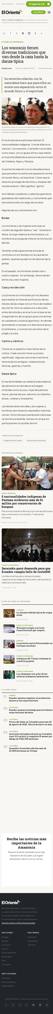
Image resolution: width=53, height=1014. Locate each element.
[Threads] (26, 1005)
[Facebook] (6, 1005)
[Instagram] (20, 1005)
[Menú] (49, 12)
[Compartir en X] (16, 33)
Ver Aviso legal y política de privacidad (18, 923)
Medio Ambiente (9, 953)
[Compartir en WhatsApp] (4, 33)
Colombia (6, 964)
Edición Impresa (9, 982)
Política (5, 949)
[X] (13, 1005)
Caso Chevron (8, 4)
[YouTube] (33, 1005)
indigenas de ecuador (13, 440)
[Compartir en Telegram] (22, 33)
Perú (4, 960)
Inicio (4, 20)
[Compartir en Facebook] (10, 33)
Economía (6, 945)
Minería (5, 941)
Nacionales (7, 957)
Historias (31, 945)
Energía (5, 937)
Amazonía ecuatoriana (36, 440)
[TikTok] (47, 1005)
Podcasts (20, 4)
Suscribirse (38, 12)
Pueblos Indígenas (15, 20)
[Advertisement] (26, 791)
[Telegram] (40, 1005)
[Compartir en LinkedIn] (29, 33)
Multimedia (32, 941)
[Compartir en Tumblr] (35, 33)
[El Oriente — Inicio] (12, 12)
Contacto (6, 978)
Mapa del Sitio (8, 986)
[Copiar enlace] (41, 33)
